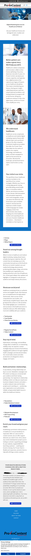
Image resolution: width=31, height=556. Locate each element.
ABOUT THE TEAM (16, 515)
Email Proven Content (23, 1)
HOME (16, 511)
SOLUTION (16, 513)
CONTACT (16, 518)
